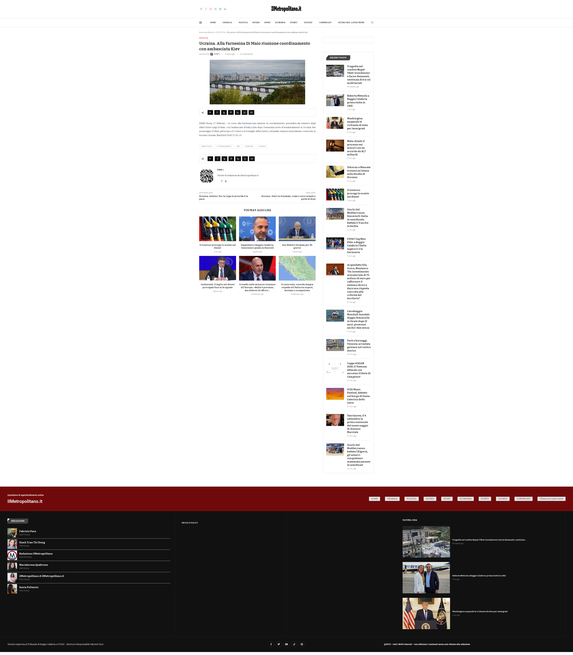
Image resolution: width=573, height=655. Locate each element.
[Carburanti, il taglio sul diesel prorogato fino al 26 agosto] (217, 268)
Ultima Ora (410, 520)
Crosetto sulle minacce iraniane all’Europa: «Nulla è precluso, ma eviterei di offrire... (257, 287)
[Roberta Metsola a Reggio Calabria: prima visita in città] (335, 100)
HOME (213, 22)
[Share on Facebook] (217, 112)
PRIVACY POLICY (190, 523)
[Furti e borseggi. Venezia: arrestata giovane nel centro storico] (335, 345)
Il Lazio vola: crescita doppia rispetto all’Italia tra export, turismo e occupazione (297, 287)
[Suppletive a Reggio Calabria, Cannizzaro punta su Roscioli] (257, 228)
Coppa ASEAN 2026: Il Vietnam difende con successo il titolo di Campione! (359, 370)
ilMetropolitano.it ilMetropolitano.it (41, 576)
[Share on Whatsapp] (244, 112)
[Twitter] (206, 9)
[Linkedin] (225, 9)
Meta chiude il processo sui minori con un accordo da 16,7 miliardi (356, 148)
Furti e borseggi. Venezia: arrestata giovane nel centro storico (359, 345)
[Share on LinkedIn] (238, 112)
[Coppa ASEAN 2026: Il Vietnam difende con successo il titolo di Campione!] (335, 368)
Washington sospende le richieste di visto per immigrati (357, 123)
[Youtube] (211, 9)
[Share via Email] (251, 112)
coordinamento (224, 146)
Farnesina (247, 123)
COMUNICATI (325, 22)
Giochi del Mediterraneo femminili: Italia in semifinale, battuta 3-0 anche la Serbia (357, 218)
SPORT (267, 22)
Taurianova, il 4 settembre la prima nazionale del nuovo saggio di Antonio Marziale (357, 424)
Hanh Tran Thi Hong (32, 542)
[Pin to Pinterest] (231, 112)
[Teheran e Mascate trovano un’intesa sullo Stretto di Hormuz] (335, 172)
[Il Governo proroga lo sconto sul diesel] (217, 228)
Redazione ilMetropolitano (36, 553)
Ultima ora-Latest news (351, 22)
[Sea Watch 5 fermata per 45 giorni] (297, 228)
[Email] (215, 9)
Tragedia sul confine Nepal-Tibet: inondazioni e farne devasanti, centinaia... (489, 540)
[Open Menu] (200, 22)
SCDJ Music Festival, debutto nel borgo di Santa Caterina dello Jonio (358, 396)
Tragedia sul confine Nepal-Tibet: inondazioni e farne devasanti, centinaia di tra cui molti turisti (359, 75)
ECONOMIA (280, 22)
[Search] (372, 22)
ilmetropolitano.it (207, 32)
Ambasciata (206, 146)
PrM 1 (220, 170)
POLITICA (243, 22)
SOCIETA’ (308, 22)
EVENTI (293, 22)
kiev (238, 146)
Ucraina (262, 146)
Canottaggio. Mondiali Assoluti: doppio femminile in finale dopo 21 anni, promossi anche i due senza (358, 319)
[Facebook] (201, 9)
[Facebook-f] (271, 644)
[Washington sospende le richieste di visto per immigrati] (335, 123)
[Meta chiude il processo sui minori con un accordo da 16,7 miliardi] (335, 146)
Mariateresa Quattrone (33, 564)
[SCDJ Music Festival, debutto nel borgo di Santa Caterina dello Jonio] (335, 394)
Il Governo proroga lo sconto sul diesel (358, 193)
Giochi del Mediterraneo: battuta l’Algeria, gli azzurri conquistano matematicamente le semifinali (358, 455)
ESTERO (256, 22)
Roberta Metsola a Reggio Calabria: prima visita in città (358, 100)
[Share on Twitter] (224, 112)
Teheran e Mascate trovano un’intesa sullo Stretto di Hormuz (359, 172)
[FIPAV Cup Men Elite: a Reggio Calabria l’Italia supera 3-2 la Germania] (335, 243)
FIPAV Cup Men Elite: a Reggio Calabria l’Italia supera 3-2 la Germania (356, 246)
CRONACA (227, 22)
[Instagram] (220, 9)
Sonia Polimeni (28, 587)
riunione (249, 146)
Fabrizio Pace (27, 531)
